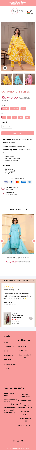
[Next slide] (34, 241)
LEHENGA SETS (23, 351)
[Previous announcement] (4, 3)
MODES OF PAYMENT (25, 413)
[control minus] (3, 126)
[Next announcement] (32, 3)
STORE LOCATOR (10, 364)
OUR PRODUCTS (10, 347)
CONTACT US (8, 368)
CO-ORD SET (22, 346)
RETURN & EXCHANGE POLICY (25, 406)
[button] (4, 11)
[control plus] (10, 126)
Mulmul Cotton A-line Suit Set (18, 258)
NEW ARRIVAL (8, 355)
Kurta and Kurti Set (25, 356)
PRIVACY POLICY (24, 425)
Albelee (14, 448)
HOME (6, 342)
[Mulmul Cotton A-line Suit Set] (18, 235)
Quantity (4, 122)
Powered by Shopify (23, 448)
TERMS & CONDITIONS (25, 395)
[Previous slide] (2, 241)
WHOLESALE (8, 360)
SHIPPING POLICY (24, 401)
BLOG (6, 351)
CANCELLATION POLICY (25, 420)
